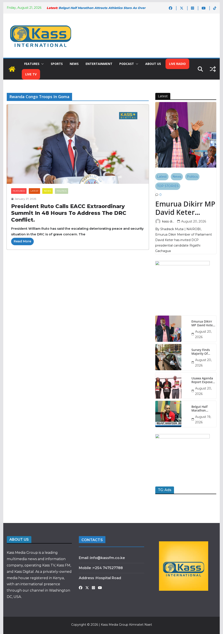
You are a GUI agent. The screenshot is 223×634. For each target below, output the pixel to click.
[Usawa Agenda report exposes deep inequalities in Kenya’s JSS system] (171, 385)
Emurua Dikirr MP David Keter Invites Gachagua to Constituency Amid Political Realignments (185, 208)
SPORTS (57, 64)
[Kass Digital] (11, 69)
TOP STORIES (168, 186)
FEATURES (31, 64)
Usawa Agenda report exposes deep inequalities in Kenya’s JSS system (202, 380)
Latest (34, 190)
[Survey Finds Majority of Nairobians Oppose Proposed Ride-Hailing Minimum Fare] (171, 357)
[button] (41, 64)
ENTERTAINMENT (99, 64)
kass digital (168, 221)
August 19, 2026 (203, 419)
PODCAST (126, 64)
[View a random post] (212, 69)
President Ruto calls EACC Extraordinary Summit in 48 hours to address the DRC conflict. (68, 213)
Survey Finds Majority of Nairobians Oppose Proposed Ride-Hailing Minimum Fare (202, 352)
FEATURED (19, 190)
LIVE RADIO (177, 64)
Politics (61, 190)
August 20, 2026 (193, 221)
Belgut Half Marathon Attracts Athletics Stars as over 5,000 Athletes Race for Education (201, 408)
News (47, 190)
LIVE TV (31, 74)
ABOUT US (153, 64)
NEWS (74, 64)
